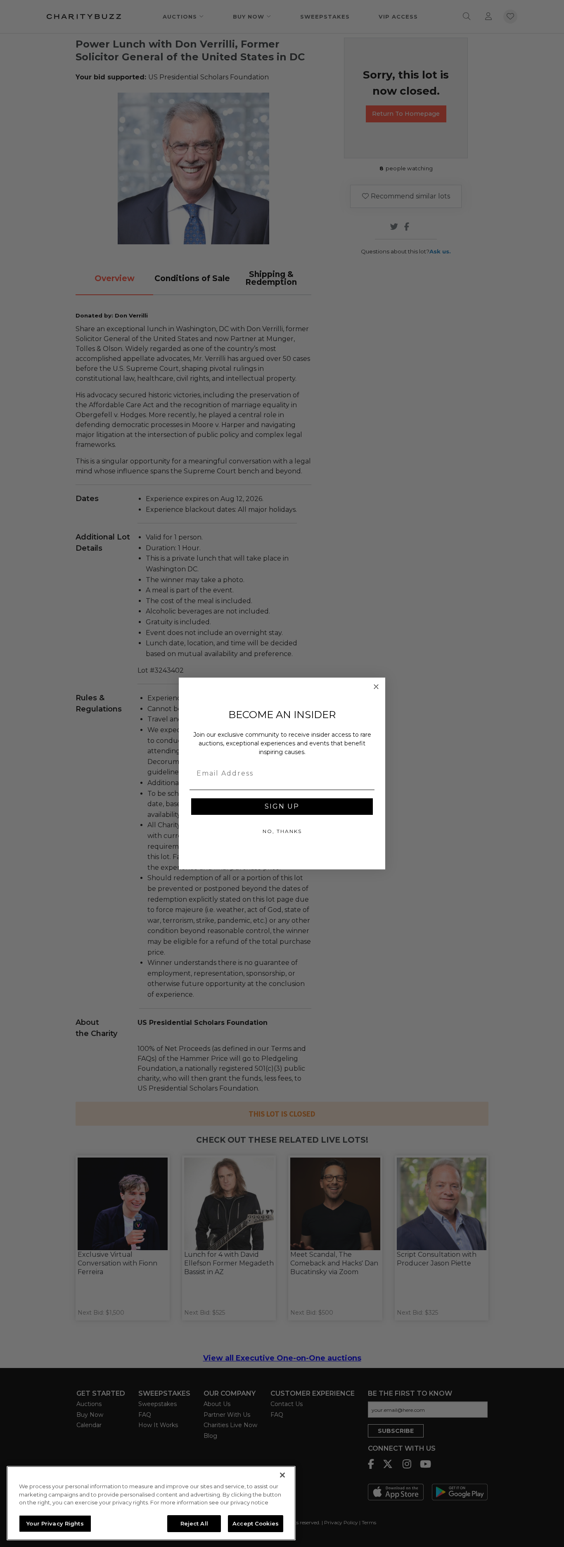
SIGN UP (282, 806)
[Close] (282, 1475)
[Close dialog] (376, 687)
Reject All (194, 1523)
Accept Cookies (255, 1523)
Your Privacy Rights (54, 1523)
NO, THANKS (282, 831)
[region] (151, 1503)
